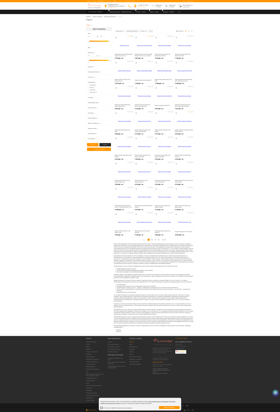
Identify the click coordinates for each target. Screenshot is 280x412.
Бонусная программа (135, 364)
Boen (92, 87)
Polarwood (93, 92)
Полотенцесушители (91, 393)
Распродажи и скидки (113, 347)
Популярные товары (113, 344)
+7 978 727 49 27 (181, 338)
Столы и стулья (90, 400)
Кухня (87, 383)
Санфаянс (89, 354)
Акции (94, 1)
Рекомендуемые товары (114, 349)
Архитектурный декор (92, 361)
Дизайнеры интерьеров (135, 359)
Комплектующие (90, 380)
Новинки (110, 342)
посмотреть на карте (111, 7)
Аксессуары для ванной (92, 359)
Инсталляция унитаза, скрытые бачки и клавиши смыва (94, 374)
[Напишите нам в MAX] (275, 393)
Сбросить (105, 144)
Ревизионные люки (126, 12)
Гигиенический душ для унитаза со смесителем (116, 367)
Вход (184, 1)
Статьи (120, 1)
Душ (87, 371)
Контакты (109, 1)
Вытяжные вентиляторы (92, 369)
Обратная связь (92, 410)
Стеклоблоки (89, 398)
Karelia (92, 89)
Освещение (89, 388)
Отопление (89, 390)
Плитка (143, 12)
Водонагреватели (90, 366)
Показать (93, 144)
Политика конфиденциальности (160, 368)
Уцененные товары (113, 351)
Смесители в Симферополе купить (115, 359)
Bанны (157, 12)
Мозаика (171, 12)
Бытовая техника (90, 364)
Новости (115, 1)
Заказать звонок (142, 6)
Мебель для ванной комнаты (94, 385)
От (88, 36)
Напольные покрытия (92, 351)
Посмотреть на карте (158, 362)
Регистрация (190, 1)
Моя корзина (187, 5)
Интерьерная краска (91, 378)
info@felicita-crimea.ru (185, 342)
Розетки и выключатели (92, 395)
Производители (101, 1)
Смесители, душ (90, 356)
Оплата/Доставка (134, 361)
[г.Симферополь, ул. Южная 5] (105, 5)
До (97, 36)
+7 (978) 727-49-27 (143, 5)
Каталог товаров (96, 12)
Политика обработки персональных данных (161, 371)
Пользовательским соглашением (158, 401)
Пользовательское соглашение (160, 373)
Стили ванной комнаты (129, 1)
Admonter (93, 85)
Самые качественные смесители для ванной (116, 363)
